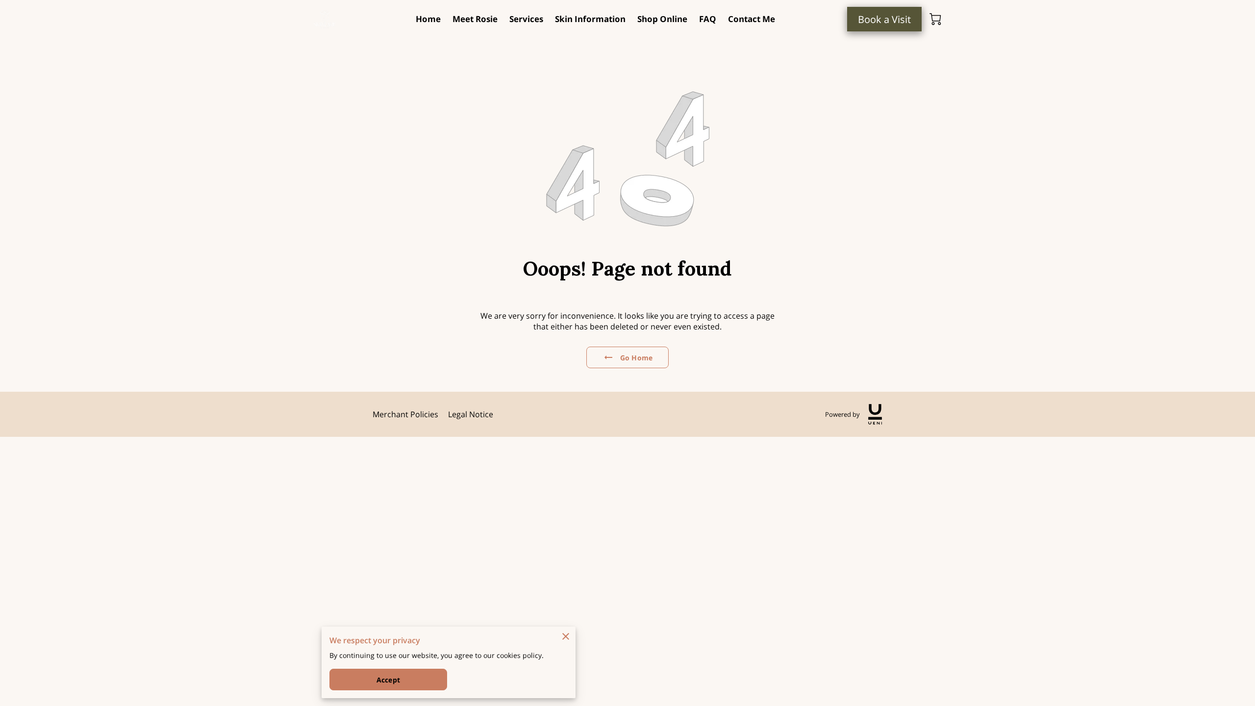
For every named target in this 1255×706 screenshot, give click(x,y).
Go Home (636, 357)
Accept (388, 679)
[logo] (875, 414)
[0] (935, 19)
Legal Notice (470, 414)
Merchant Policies (405, 414)
